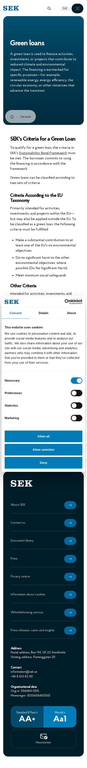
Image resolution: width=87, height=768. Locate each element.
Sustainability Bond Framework (43, 153)
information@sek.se (24, 672)
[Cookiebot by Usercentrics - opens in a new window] (64, 301)
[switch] (76, 393)
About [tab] (71, 313)
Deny (43, 462)
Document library (22, 540)
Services (25, 116)
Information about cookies (28, 594)
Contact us (18, 522)
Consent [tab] (16, 313)
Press (14, 558)
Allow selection (44, 449)
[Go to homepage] (12, 117)
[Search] (49, 8)
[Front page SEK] (23, 8)
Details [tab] (44, 313)
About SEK (18, 504)
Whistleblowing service (27, 612)
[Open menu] (77, 8)
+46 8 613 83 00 (22, 676)
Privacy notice (20, 576)
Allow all (43, 436)
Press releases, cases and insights (32, 630)
